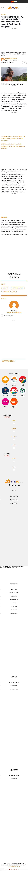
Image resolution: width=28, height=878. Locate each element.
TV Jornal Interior (14, 503)
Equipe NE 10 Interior (11, 58)
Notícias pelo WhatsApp (14, 682)
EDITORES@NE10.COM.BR (14, 866)
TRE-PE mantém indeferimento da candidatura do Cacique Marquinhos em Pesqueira (13, 146)
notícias (5, 288)
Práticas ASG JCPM (14, 592)
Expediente (14, 606)
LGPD (14, 603)
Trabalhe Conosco (14, 613)
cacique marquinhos (17, 288)
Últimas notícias (14, 496)
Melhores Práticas (14, 599)
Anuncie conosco (14, 689)
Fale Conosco (14, 610)
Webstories (7, 361)
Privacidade (14, 596)
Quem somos (14, 589)
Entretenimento (14, 499)
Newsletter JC (14, 685)
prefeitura (6, 291)
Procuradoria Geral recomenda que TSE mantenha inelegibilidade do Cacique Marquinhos (13, 138)
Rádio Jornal (14, 778)
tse (14, 291)
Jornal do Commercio (14, 775)
